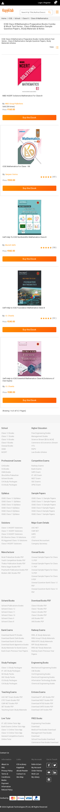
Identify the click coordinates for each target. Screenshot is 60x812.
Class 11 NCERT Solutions (12, 531)
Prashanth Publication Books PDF (14, 570)
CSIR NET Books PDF (9, 704)
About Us (5, 764)
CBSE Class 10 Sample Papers (43, 505)
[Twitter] (54, 766)
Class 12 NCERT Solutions (12, 528)
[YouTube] (48, 773)
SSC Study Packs (8, 677)
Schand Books (7, 478)
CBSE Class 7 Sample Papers (43, 514)
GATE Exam (36, 472)
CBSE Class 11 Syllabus (11, 502)
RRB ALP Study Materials (41, 648)
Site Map (19, 777)
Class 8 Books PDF (39, 606)
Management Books (39, 436)
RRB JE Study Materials (40, 635)
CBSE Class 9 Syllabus (10, 508)
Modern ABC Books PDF (11, 573)
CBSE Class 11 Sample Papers (43, 502)
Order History (36, 771)
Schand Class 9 (7, 618)
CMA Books (6, 472)
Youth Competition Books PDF (13, 560)
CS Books (5, 469)
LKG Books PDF (37, 618)
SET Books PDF (7, 707)
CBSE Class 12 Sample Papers (43, 498)
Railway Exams (37, 466)
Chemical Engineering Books (43, 684)
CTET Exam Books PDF (10, 700)
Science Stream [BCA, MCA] (42, 440)
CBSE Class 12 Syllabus (11, 498)
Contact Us (4, 753)
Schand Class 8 (7, 622)
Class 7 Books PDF (39, 609)
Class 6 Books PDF (39, 612)
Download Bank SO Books (11, 641)
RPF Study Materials (39, 645)
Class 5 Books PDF (39, 615)
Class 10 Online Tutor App (11, 733)
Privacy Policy (7, 771)
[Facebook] (48, 766)
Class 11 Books (7, 436)
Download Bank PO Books (11, 635)
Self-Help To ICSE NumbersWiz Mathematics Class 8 (24, 237)
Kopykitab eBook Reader (22, 769)
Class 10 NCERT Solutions (12, 534)
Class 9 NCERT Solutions (11, 544)
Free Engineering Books (41, 433)
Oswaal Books (7, 446)
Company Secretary (39, 544)
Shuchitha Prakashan (10, 475)
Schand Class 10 (8, 615)
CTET (33, 537)
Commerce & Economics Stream (44, 443)
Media (3, 780)
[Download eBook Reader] (3, 2)
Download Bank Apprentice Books (15, 645)
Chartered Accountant (40, 541)
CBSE (3, 449)
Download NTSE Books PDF (42, 704)
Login (40, 3)
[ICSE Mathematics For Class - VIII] (29, 146)
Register (47, 3)
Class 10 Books (7, 440)
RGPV (33, 449)
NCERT (4, 452)
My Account (36, 768)
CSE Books (35, 671)
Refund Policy (7, 790)
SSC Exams (36, 482)
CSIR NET (35, 531)
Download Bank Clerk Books (12, 638)
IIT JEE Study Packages (10, 671)
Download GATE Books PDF (42, 707)
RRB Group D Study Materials (43, 638)
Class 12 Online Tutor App (11, 730)
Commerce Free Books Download (44, 742)
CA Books (5, 466)
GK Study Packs (7, 674)
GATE (33, 534)
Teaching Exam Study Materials (14, 710)
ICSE (10, 18)
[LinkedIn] (54, 773)
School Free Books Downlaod (43, 739)
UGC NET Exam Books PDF (12, 697)
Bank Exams (36, 469)
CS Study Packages (9, 485)
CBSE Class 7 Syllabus (10, 514)
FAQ (3, 768)
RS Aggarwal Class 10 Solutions (14, 541)
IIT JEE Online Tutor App (10, 723)
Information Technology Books (43, 680)
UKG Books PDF (37, 622)
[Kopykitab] (7, 10)
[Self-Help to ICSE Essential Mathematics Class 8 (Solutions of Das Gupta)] (29, 358)
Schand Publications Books (12, 606)
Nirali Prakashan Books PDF (12, 557)
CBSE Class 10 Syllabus (11, 505)
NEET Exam (36, 478)
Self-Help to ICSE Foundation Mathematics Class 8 (23, 308)
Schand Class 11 (8, 612)
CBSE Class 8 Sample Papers (43, 511)
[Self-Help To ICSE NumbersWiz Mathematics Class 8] (29, 217)
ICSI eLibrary (21, 764)
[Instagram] (48, 780)
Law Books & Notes (39, 452)
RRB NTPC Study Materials (42, 641)
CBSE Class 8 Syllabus (10, 511)
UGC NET (35, 528)
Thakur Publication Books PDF (13, 564)
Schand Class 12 (8, 609)
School (17, 18)
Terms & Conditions (5, 775)
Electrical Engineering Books (43, 677)
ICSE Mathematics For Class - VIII (16, 166)
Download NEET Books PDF (42, 700)
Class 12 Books (7, 433)
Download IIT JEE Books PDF (42, 697)
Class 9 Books (7, 443)
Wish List (35, 774)
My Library (35, 777)
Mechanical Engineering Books (44, 668)
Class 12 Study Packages (11, 668)
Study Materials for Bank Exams (14, 648)
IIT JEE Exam (36, 475)
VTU (33, 446)
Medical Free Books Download (43, 730)
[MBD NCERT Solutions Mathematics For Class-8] (29, 75)
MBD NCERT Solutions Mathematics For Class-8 (22, 96)
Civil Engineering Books (40, 674)
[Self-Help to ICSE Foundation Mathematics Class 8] (29, 288)
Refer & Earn (36, 764)
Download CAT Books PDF (41, 710)
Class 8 (25, 18)
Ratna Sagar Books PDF (10, 567)
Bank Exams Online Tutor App (13, 727)
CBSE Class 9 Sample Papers (43, 508)
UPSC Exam (36, 485)
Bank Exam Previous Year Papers (14, 651)
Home (3, 18)
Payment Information (6, 785)
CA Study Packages (9, 482)
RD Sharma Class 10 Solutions (13, 537)
